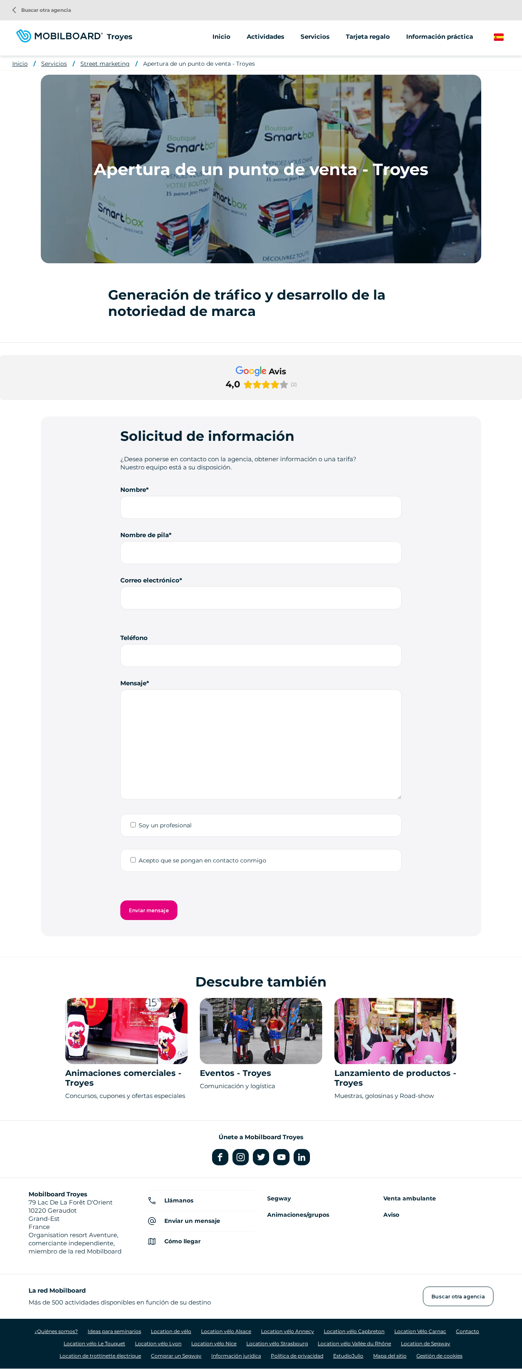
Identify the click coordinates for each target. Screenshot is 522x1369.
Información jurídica (236, 1356)
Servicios (54, 63)
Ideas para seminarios (114, 1331)
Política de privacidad (297, 1356)
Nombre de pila (144, 535)
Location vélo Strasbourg (277, 1343)
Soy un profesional (165, 825)
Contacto (467, 1331)
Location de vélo (171, 1331)
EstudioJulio (348, 1356)
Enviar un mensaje (192, 1221)
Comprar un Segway (176, 1356)
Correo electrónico (149, 580)
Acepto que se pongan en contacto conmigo (202, 860)
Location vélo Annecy (287, 1331)
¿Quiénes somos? (56, 1331)
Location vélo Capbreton (354, 1331)
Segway (279, 1198)
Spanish (506, 37)
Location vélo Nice (214, 1343)
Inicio (221, 36)
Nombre (133, 489)
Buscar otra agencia (41, 10)
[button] (6, 408)
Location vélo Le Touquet (94, 1343)
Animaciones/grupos (298, 1214)
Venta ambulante (409, 1198)
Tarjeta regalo (368, 36)
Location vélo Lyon (158, 1343)
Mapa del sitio (390, 1356)
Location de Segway (425, 1343)
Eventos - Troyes (235, 1073)
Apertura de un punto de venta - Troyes (199, 63)
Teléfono (134, 638)
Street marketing (105, 63)
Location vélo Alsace (226, 1331)
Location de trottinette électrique (100, 1356)
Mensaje (133, 683)
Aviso (391, 1214)
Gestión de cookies (439, 1356)
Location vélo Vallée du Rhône (354, 1343)
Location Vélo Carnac (420, 1331)
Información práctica (439, 36)
